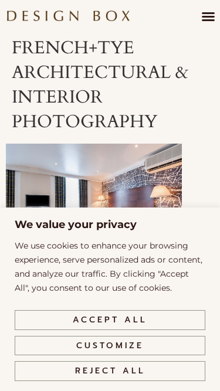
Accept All (110, 320)
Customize (110, 345)
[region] (110, 299)
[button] (208, 16)
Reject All (110, 371)
